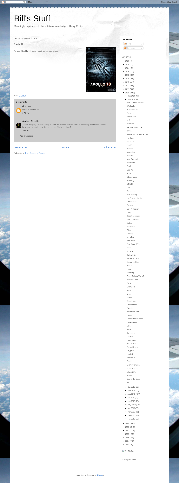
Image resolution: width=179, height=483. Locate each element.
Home (65, 147)
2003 (127, 445)
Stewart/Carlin (132, 280)
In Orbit (130, 251)
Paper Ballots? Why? (135, 276)
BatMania (131, 226)
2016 (127, 71)
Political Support (133, 368)
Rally (129, 290)
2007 (127, 430)
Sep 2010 (132, 391)
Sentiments (131, 117)
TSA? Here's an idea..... (136, 102)
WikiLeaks (131, 106)
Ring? (129, 145)
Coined (129, 326)
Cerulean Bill (28, 121)
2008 (127, 427)
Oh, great (130, 351)
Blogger (100, 475)
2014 (127, 78)
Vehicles (130, 237)
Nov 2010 (132, 99)
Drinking (130, 234)
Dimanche (131, 191)
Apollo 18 (130, 141)
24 (128, 382)
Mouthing (130, 273)
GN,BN (130, 184)
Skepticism (131, 301)
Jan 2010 (132, 419)
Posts (128, 44)
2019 (127, 61)
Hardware (130, 138)
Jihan (24, 106)
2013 (127, 82)
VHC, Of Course (133, 219)
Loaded (130, 354)
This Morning (132, 195)
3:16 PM (25, 131)
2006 (127, 434)
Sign (128, 294)
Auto (129, 173)
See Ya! (130, 170)
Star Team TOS (133, 244)
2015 (127, 75)
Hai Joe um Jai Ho (134, 198)
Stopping (130, 180)
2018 (127, 64)
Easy (129, 212)
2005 (127, 438)
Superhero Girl (132, 110)
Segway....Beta (133, 262)
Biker (129, 248)
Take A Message (133, 216)
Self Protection (133, 209)
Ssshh (129, 361)
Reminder (131, 113)
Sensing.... (131, 205)
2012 (127, 86)
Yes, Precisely (133, 159)
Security (130, 266)
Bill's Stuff (32, 18)
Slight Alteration (133, 365)
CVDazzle (131, 287)
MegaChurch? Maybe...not (137, 134)
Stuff (129, 166)
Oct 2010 (132, 387)
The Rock (131, 241)
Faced (129, 283)
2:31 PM (25, 113)
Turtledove (131, 333)
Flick (129, 230)
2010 (127, 93)
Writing (129, 131)
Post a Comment (26, 136)
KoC (128, 120)
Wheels (130, 149)
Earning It (131, 358)
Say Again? (131, 372)
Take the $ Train (133, 258)
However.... (131, 340)
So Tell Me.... (132, 344)
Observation (132, 177)
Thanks (130, 156)
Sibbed (129, 375)
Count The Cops (133, 379)
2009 (127, 423)
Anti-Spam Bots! (129, 460)
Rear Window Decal (135, 319)
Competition (131, 202)
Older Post (110, 147)
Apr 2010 (131, 408)
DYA (128, 188)
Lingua (129, 315)
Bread (129, 297)
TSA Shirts (131, 255)
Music (129, 329)
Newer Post (20, 147)
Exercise (130, 124)
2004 (127, 441)
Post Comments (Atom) (34, 153)
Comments (130, 48)
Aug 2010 (132, 394)
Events (130, 308)
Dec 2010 (132, 96)
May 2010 (132, 405)
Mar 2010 (132, 412)
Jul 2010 (131, 398)
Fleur (129, 269)
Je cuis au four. (133, 312)
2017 (127, 68)
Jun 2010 (132, 401)
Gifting (129, 223)
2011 (127, 89)
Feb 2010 (132, 415)
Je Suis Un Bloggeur (135, 127)
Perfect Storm (132, 347)
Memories (131, 152)
